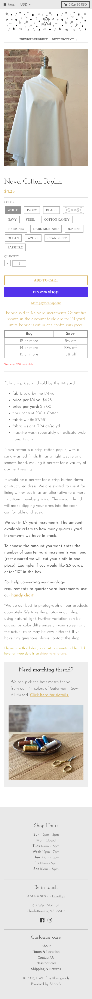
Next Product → (64, 39)
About (46, 946)
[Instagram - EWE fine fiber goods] (49, 920)
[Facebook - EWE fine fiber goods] (42, 920)
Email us (58, 896)
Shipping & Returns (46, 969)
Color (9, 202)
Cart (78, 4)
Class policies (46, 963)
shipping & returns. (53, 653)
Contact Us (46, 957)
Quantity (11, 256)
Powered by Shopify (46, 984)
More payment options (46, 303)
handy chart (22, 595)
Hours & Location (46, 952)
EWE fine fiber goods (52, 978)
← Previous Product (32, 39)
